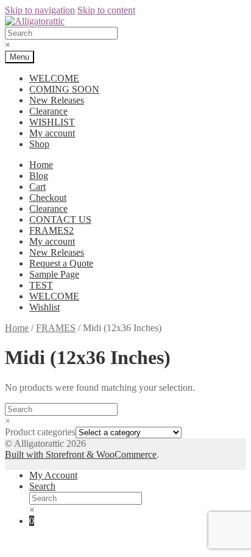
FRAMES (56, 328)
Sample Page (54, 274)
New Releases (56, 100)
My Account (53, 475)
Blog (38, 175)
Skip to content (106, 10)
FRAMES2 (51, 230)
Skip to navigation (40, 10)
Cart (37, 186)
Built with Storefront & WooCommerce (81, 454)
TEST (41, 285)
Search (42, 486)
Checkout (47, 197)
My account (52, 133)
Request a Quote (61, 263)
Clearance (48, 111)
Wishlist (44, 307)
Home (41, 164)
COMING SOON (64, 89)
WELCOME (54, 78)
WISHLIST (52, 122)
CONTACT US (60, 219)
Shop (39, 144)
